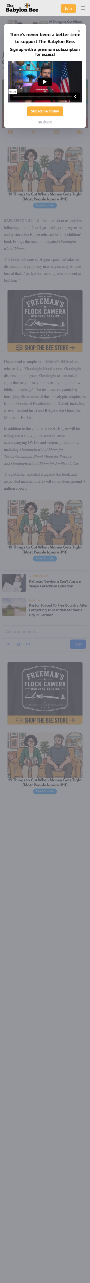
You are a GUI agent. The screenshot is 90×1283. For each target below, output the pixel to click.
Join (68, 8)
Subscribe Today (45, 111)
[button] (83, 8)
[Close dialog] (79, 31)
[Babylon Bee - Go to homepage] (22, 8)
